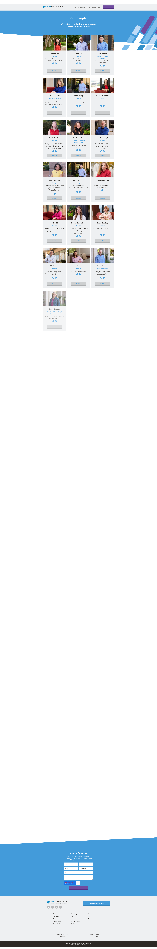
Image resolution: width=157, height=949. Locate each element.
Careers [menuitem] (94, 7)
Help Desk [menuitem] (56, 916)
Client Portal (106, 2)
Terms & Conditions (75, 944)
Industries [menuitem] (82, 7)
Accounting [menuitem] (46, 2)
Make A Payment (99, 2)
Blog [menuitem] (99, 7)
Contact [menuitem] (55, 919)
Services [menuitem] (77, 7)
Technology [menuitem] (55, 2)
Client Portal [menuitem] (57, 921)
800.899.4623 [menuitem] (57, 924)
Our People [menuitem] (74, 924)
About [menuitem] (88, 7)
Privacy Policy (83, 944)
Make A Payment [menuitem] (76, 921)
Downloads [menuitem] (91, 919)
